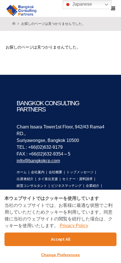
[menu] (112, 8)
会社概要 (55, 172)
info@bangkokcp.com (38, 160)
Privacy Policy (74, 225)
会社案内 (37, 172)
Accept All (60, 239)
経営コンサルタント (32, 186)
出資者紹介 (25, 179)
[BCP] (22, 8)
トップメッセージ (79, 172)
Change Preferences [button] (60, 255)
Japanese (81, 4)
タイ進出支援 (48, 179)
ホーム (22, 172)
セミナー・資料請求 (77, 179)
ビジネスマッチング (66, 186)
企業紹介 (92, 186)
